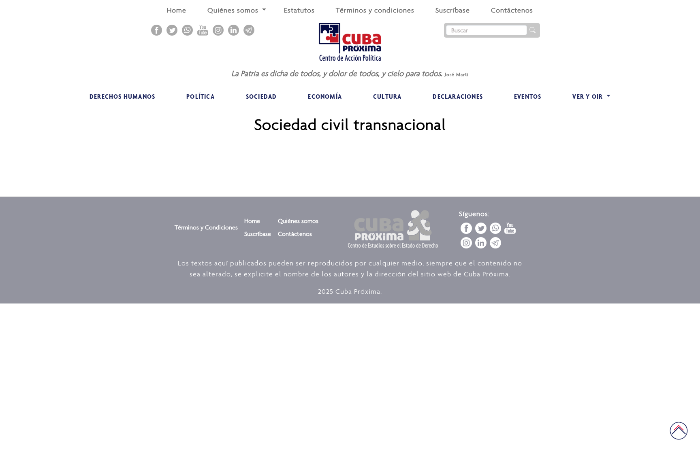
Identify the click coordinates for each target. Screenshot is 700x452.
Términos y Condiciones (206, 227)
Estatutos (299, 10)
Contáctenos (512, 10)
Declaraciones (458, 96)
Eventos (527, 96)
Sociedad (261, 96)
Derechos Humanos (122, 96)
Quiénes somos (298, 221)
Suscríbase (452, 10)
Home (176, 10)
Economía (325, 96)
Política (200, 96)
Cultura (387, 96)
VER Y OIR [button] (588, 96)
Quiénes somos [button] (233, 10)
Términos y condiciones (375, 10)
